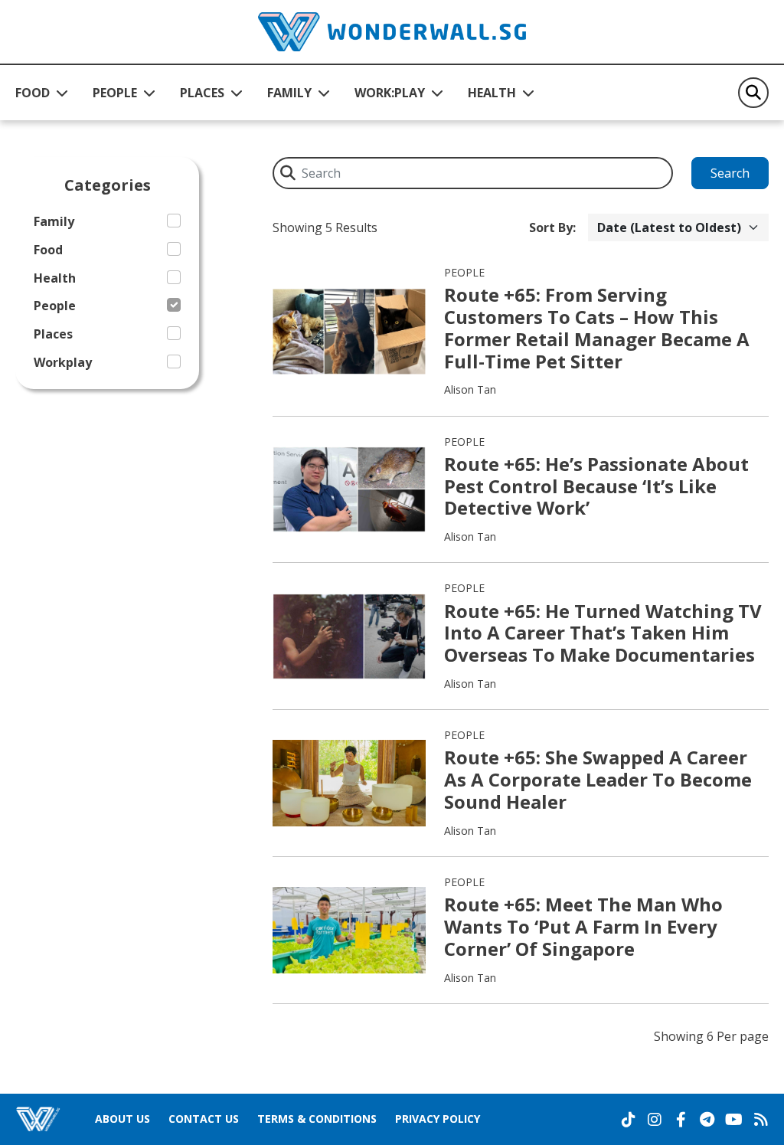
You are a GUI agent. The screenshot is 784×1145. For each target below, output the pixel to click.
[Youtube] (734, 1119)
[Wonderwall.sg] (392, 31)
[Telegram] (706, 1119)
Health (55, 278)
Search (730, 173)
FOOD (32, 92)
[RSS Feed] (761, 1119)
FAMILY (289, 92)
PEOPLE (115, 92)
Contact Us (203, 1118)
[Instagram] (654, 1119)
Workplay (63, 363)
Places (53, 334)
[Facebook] (680, 1119)
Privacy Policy (437, 1118)
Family (54, 222)
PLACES (202, 92)
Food (48, 250)
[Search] (753, 92)
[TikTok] (628, 1119)
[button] (41, 92)
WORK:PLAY (389, 92)
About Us (122, 1118)
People (55, 306)
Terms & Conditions (317, 1118)
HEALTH (492, 92)
